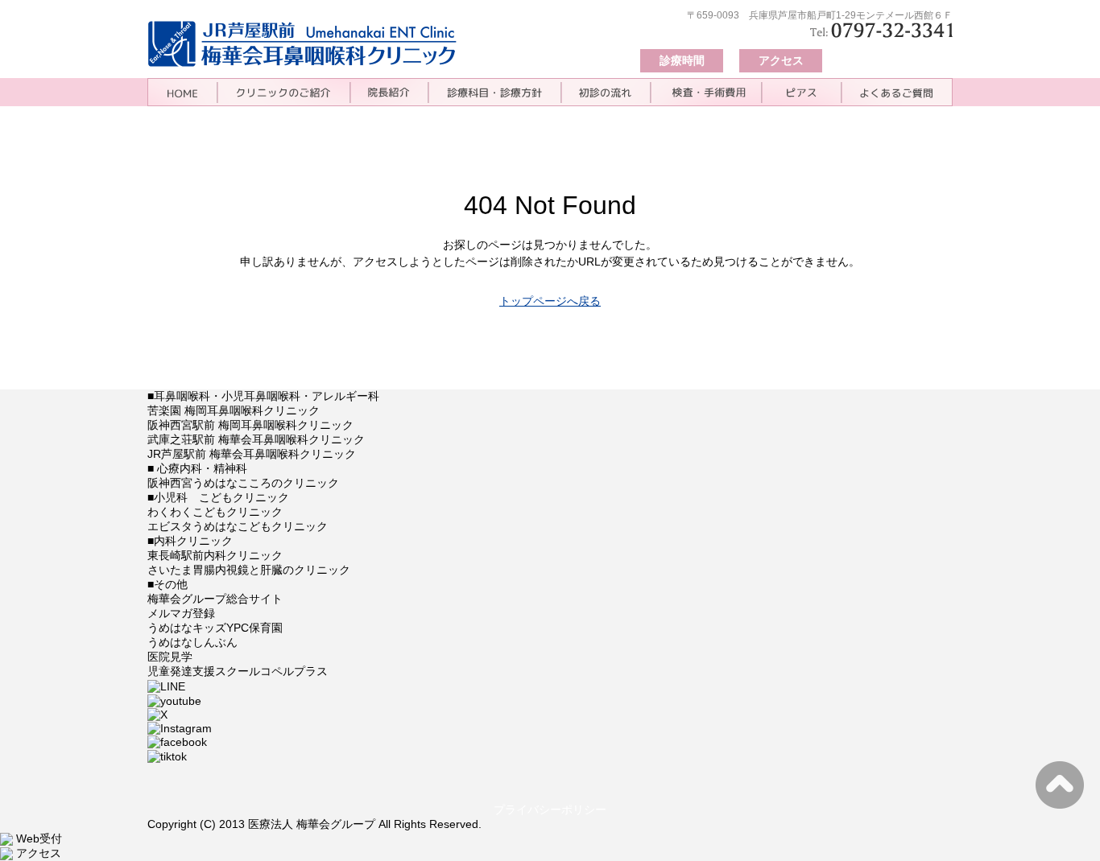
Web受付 (37, 838)
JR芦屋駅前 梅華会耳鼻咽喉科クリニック (251, 453)
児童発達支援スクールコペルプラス (237, 671)
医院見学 (169, 656)
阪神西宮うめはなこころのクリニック (243, 482)
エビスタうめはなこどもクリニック (237, 526)
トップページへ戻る (550, 301)
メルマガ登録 (181, 613)
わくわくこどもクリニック (215, 511)
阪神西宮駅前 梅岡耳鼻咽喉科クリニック (250, 424)
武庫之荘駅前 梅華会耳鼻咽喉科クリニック (256, 439)
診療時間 (682, 60)
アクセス (781, 60)
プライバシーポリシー (550, 809)
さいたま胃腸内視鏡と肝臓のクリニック (248, 569)
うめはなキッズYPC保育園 (215, 627)
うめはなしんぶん (192, 642)
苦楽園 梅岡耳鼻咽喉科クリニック (233, 410)
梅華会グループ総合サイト (215, 598)
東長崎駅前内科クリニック (215, 555)
